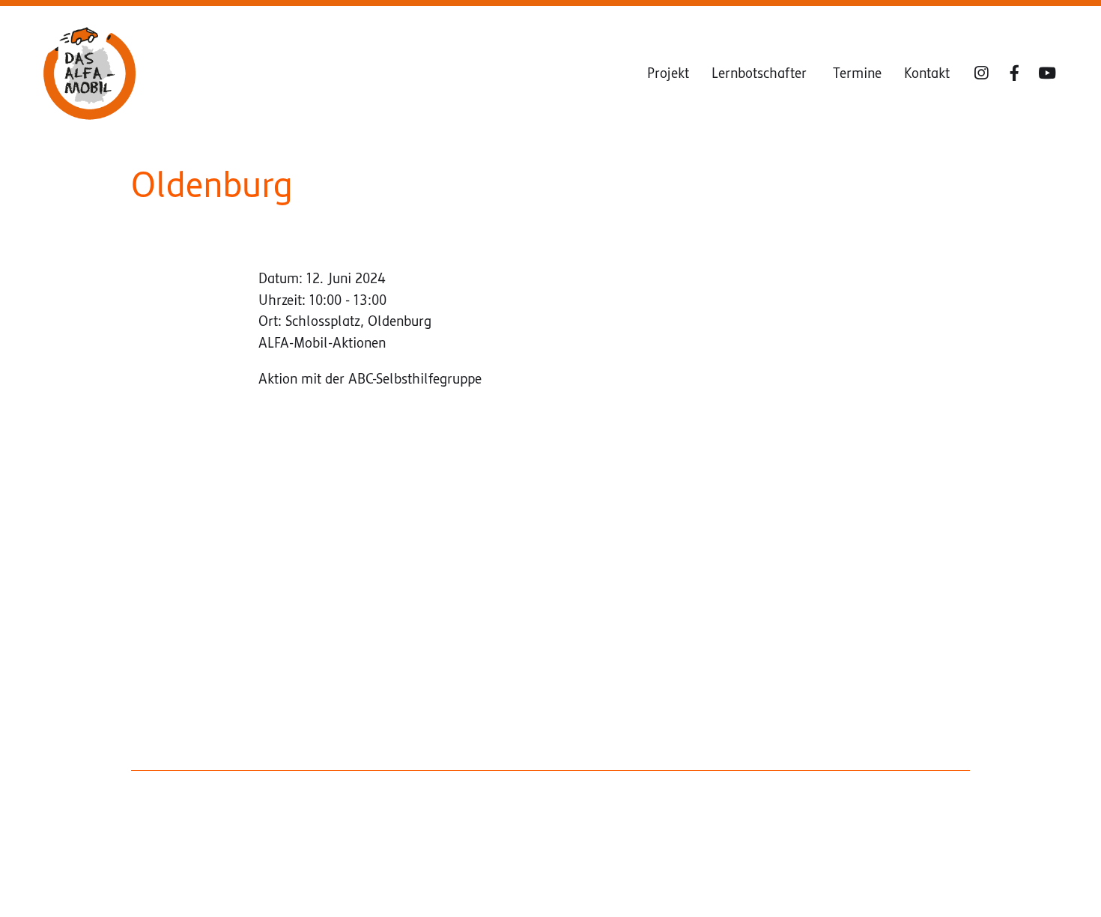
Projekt (668, 73)
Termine (857, 73)
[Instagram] (981, 73)
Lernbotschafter (761, 73)
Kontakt (927, 73)
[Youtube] (1047, 73)
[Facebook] (1014, 73)
